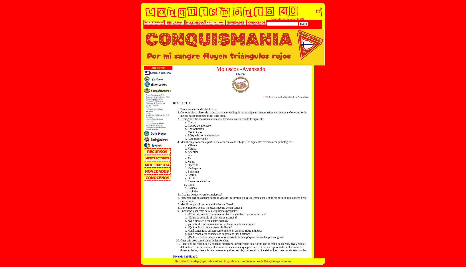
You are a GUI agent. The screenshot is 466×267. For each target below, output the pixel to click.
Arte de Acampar (151, 129)
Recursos (148, 117)
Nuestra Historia (151, 105)
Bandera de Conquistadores (155, 127)
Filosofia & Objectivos (153, 101)
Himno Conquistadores (153, 119)
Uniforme (148, 121)
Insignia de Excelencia (153, 125)
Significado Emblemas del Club (156, 115)
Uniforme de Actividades (154, 123)
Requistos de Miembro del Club (156, 97)
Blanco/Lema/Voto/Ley (153, 99)
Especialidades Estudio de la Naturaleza (288, 97)
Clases (147, 107)
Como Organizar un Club (154, 95)
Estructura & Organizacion (154, 103)
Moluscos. (211, 109)
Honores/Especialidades (153, 109)
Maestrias (148, 111)
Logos (147, 113)
